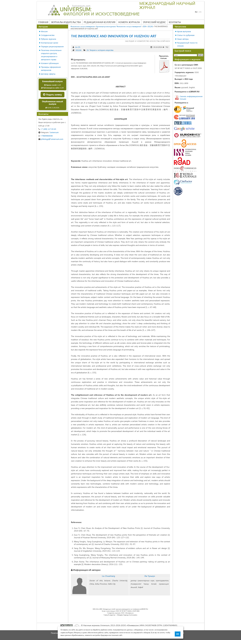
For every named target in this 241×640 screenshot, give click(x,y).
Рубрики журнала (48, 39)
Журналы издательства (66, 22)
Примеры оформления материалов (51, 68)
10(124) (78, 50)
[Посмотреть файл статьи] (164, 66)
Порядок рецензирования (52, 46)
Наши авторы (183, 39)
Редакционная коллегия (99, 22)
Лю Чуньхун (149, 576)
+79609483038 (46, 135)
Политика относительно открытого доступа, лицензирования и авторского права (51, 55)
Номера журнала (129, 22)
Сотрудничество (48, 35)
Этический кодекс (154, 22)
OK (177, 634)
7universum (50, 132)
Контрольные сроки (49, 42)
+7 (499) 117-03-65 (48, 129)
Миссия (44, 31)
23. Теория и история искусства (100, 50)
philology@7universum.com (51, 139)
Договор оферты (48, 74)
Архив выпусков (184, 31)
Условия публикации (50, 63)
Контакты (175, 22)
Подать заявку (53, 94)
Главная (43, 22)
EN (200, 12)
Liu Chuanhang (108, 576)
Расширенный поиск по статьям (187, 44)
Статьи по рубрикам (185, 35)
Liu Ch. (77, 47)
